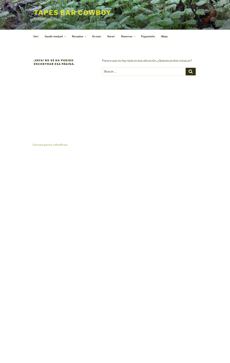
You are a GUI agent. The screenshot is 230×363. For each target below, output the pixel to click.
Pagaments (148, 36)
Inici (35, 36)
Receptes (77, 36)
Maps (164, 36)
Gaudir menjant (54, 36)
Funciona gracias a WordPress (50, 144)
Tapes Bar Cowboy (72, 13)
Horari (111, 36)
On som (96, 36)
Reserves (126, 36)
